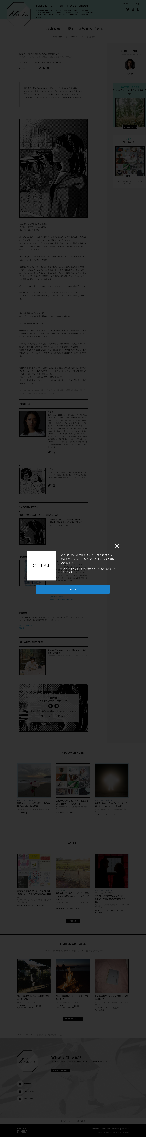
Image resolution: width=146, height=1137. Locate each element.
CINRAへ (73, 589)
